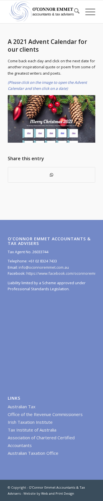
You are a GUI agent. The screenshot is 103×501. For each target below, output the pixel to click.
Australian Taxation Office (33, 453)
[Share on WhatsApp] (51, 174)
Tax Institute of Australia (32, 430)
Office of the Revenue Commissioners (45, 414)
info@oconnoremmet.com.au (43, 267)
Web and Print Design (57, 493)
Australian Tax (21, 406)
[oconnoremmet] (43, 11)
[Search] (74, 11)
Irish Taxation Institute (30, 422)
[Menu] (87, 11)
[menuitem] (74, 11)
